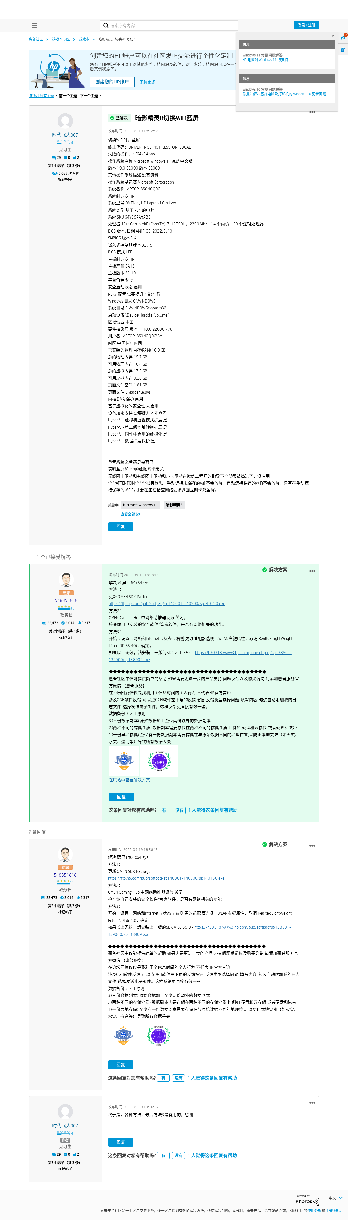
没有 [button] (179, 810)
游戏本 (84, 39)
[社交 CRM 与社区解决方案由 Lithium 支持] (307, 1200)
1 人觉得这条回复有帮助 (213, 810)
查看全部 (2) (130, 514)
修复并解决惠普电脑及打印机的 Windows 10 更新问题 (284, 94)
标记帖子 (65, 179)
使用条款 (314, 1210)
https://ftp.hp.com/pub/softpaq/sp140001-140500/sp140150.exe (167, 603)
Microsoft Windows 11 (140, 505)
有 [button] (164, 810)
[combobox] (169, 25)
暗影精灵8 (174, 505)
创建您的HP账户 (112, 81)
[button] (312, 112)
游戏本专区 (61, 39)
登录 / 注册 (306, 25)
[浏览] (33, 25)
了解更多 (147, 82)
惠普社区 (36, 39)
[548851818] (66, 579)
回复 (120, 526)
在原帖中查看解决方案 (129, 780)
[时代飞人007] (65, 121)
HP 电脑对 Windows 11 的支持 (265, 59)
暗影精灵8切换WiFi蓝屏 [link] (116, 39)
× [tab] (333, 36)
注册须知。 (334, 1210)
